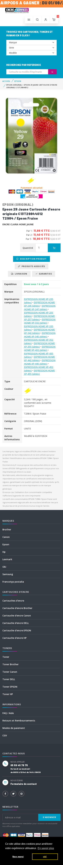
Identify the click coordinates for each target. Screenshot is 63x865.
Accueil (6, 81)
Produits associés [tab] (32, 266)
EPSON (17, 81)
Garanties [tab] (45, 273)
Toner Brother (10, 664)
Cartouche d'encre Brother (17, 608)
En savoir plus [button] (46, 848)
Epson (5, 544)
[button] (37, 19)
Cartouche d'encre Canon (16, 615)
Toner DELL (8, 679)
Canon (6, 536)
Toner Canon (9, 671)
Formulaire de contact (23, 784)
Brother (6, 529)
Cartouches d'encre (13, 600)
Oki (4, 566)
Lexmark (7, 559)
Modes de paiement (13, 728)
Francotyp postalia (13, 581)
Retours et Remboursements (18, 720)
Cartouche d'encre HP (14, 637)
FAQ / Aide (8, 713)
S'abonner (49, 817)
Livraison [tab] (20, 273)
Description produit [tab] (33, 258)
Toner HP (7, 694)
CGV (4, 735)
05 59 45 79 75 (19, 765)
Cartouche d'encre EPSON (16, 630)
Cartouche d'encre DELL (15, 623)
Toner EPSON (9, 686)
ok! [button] (45, 856)
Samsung (7, 574)
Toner (5, 656)
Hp (3, 551)
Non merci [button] (18, 856)
